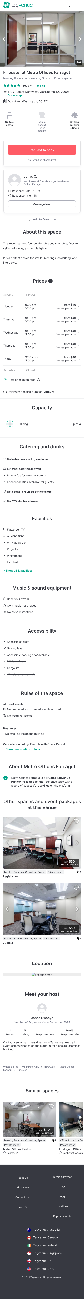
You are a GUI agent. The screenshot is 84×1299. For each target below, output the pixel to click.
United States (11, 1066)
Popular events (62, 1216)
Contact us (22, 1197)
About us (22, 1177)
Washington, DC (31, 1066)
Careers (22, 1207)
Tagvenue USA (43, 1268)
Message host (42, 204)
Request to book (42, 150)
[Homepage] (18, 5)
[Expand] (77, 5)
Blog (62, 1196)
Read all (40, 85)
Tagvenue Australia (46, 1229)
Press (62, 1186)
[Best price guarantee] (38, 379)
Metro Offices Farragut (50, 766)
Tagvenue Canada (45, 1237)
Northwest (50, 1066)
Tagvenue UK (42, 1261)
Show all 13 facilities (19, 570)
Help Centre (22, 1187)
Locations (62, 1206)
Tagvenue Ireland (45, 1245)
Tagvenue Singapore (47, 1253)
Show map (15, 95)
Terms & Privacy (62, 1176)
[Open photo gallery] (42, 39)
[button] (68, 5)
